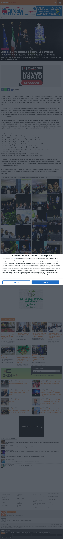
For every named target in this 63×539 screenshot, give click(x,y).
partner (14, 258)
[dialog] (31, 269)
